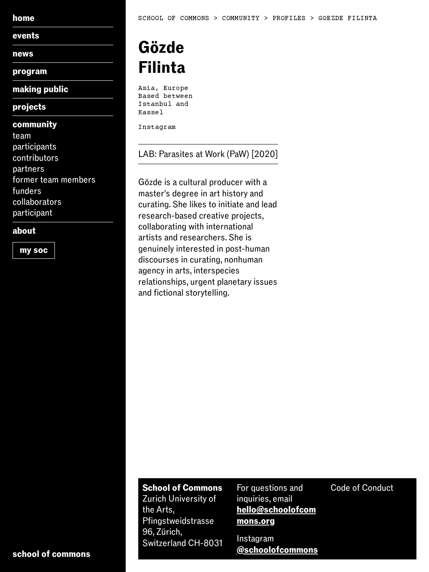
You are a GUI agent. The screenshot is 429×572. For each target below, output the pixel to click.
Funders (27, 191)
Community (35, 124)
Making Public (40, 89)
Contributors (36, 157)
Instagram (157, 127)
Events (26, 35)
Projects (29, 106)
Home (23, 18)
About (24, 230)
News (23, 53)
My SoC (34, 250)
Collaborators (37, 201)
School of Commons (173, 18)
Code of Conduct (362, 487)
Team (22, 135)
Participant (32, 212)
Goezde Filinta (347, 18)
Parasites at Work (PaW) (208, 154)
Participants (35, 146)
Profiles (289, 18)
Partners (28, 168)
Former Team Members (54, 179)
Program (30, 71)
